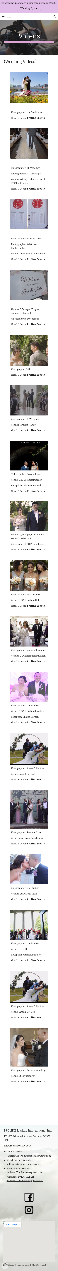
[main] (29, 37)
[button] (3, 16)
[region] (29, 6)
